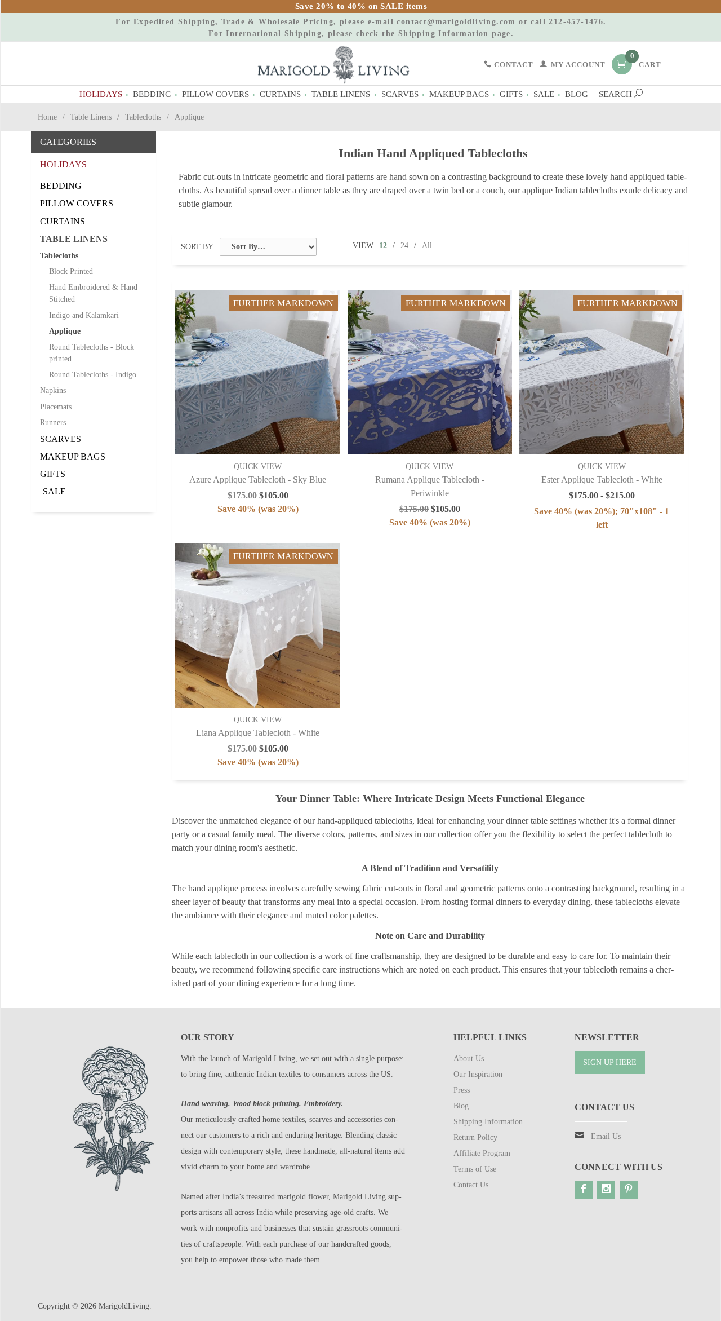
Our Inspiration (477, 1074)
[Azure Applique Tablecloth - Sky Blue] (257, 372)
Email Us (606, 1136)
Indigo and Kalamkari (84, 315)
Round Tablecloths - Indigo (92, 374)
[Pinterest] (629, 1190)
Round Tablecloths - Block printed (91, 353)
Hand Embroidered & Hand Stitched (93, 293)
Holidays (100, 94)
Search (616, 94)
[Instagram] (606, 1190)
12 (383, 245)
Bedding (152, 94)
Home (47, 117)
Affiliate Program (481, 1153)
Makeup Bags (459, 94)
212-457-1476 (576, 21)
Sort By (197, 246)
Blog (576, 94)
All (427, 245)
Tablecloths (143, 117)
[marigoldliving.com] (333, 64)
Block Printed (71, 271)
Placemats (56, 407)
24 (404, 245)
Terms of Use (474, 1169)
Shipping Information (443, 33)
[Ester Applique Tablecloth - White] (601, 372)
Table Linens (340, 94)
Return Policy (475, 1137)
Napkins (53, 390)
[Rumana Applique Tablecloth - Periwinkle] (430, 372)
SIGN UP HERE (610, 1062)
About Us (468, 1058)
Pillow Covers (215, 94)
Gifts (511, 94)
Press (461, 1090)
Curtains (280, 94)
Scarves (400, 94)
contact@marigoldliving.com (456, 21)
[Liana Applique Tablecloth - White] (257, 625)
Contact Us (470, 1185)
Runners (53, 422)
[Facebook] (584, 1190)
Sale (543, 94)
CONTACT (512, 65)
